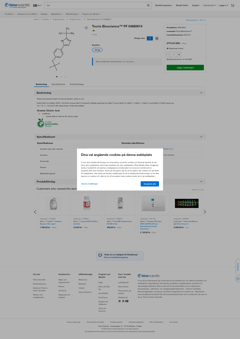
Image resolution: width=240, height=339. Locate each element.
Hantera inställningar (89, 184)
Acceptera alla (150, 184)
